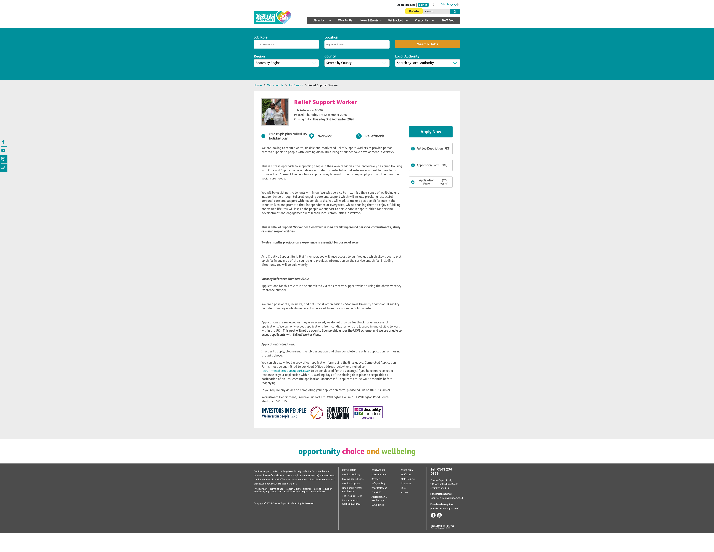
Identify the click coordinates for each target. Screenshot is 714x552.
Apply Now (431, 131)
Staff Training (408, 479)
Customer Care (379, 474)
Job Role (261, 37)
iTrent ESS (406, 483)
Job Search (296, 85)
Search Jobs (427, 44)
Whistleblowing (379, 488)
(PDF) (434, 148)
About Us (318, 20)
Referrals (376, 479)
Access (404, 492)
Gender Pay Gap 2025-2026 (268, 491)
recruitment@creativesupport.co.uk (285, 371)
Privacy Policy (260, 489)
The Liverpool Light (352, 496)
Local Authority (407, 56)
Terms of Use (276, 489)
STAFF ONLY (407, 470)
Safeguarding (378, 483)
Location (331, 37)
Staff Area (448, 20)
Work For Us (345, 20)
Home (258, 85)
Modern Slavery (293, 489)
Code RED (376, 492)
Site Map (307, 489)
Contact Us (421, 20)
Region (259, 56)
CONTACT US (378, 470)
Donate (414, 11)
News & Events (369, 20)
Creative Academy (351, 474)
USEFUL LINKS (349, 470)
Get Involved (395, 20)
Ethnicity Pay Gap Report (296, 491)
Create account (406, 5)
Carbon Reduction (323, 489)
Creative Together (351, 483)
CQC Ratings (378, 505)
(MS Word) (433, 182)
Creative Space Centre (353, 479)
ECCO (403, 488)
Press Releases (318, 491)
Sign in (423, 5)
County (330, 56)
